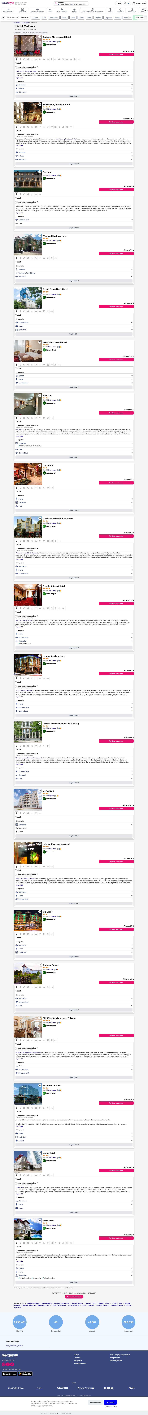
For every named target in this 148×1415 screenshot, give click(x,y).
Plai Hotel (47, 172)
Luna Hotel (48, 465)
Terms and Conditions (65, 1413)
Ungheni (98, 18)
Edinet (81, 18)
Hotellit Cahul (91, 1303)
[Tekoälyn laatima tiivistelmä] (32, 68)
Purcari (50, 969)
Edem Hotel (48, 1220)
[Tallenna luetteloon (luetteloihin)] (39, 36)
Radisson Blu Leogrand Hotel (57, 37)
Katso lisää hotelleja (74, 1297)
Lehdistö (77, 1358)
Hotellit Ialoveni (102, 1305)
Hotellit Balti (47, 1303)
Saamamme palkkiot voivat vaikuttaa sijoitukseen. (30, 33)
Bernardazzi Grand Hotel (55, 342)
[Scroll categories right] (145, 10)
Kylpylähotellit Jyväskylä (14, 1346)
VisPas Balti (48, 791)
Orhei (89, 18)
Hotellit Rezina (73, 1305)
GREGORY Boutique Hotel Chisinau (59, 1018)
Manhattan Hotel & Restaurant (58, 518)
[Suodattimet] (3, 17)
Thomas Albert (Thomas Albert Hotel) (61, 723)
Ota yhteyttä (115, 1358)
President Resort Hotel (54, 586)
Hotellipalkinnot (80, 1363)
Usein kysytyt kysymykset (120, 1355)
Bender (64, 18)
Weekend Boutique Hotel (55, 236)
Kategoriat (78, 1361)
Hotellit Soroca (43, 1305)
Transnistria (54, 18)
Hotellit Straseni (117, 1305)
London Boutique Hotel (54, 656)
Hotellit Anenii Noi (59, 1305)
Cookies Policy (44, 1413)
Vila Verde (48, 911)
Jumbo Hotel (49, 1153)
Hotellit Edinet (103, 1303)
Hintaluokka (11, 18)
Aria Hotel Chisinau (52, 1085)
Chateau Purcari (50, 965)
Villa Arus (47, 395)
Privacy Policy (54, 1413)
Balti (44, 18)
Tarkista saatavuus (116, 54)
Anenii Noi (128, 18)
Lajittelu (24, 18)
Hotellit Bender (77, 1303)
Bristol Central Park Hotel (55, 289)
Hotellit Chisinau (33, 1303)
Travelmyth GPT (116, 1361)
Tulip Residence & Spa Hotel (56, 844)
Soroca (117, 18)
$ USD (118, 3)
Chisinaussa (52, 42)
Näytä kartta (140, 17)
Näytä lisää (73, 96)
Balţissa (51, 796)
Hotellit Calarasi (88, 1305)
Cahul (73, 18)
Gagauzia (108, 18)
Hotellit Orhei (117, 1303)
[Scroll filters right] (129, 17)
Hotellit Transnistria (61, 1303)
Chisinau (36, 18)
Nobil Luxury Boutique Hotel (56, 104)
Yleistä (76, 1355)
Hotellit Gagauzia (29, 1305)
